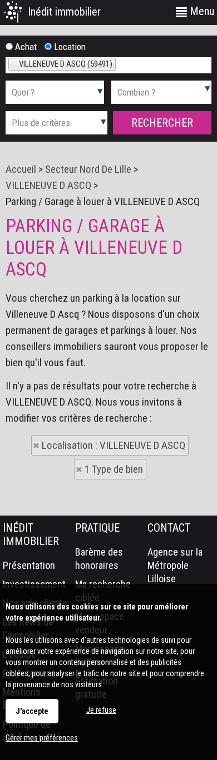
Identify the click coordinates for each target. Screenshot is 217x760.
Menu (200, 11)
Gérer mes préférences (42, 737)
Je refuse (101, 710)
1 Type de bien (114, 469)
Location (69, 46)
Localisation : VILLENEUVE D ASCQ (113, 445)
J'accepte (32, 711)
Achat (25, 46)
